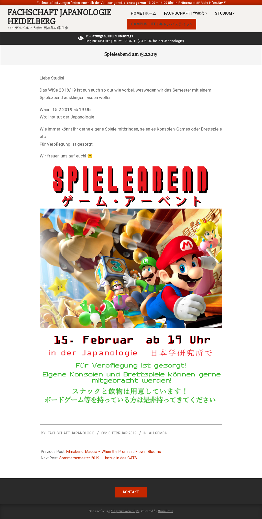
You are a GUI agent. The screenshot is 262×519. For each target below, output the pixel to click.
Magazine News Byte (125, 510)
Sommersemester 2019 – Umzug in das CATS (98, 458)
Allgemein (158, 433)
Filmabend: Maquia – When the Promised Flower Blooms (113, 451)
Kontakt (131, 492)
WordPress (165, 510)
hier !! (221, 3)
